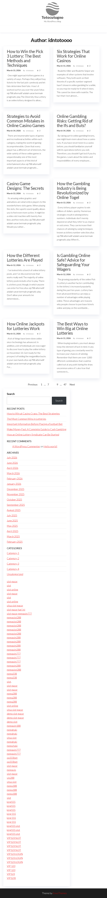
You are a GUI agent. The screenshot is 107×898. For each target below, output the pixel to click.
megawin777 (14, 653)
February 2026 (15, 478)
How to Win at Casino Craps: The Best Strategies (33, 413)
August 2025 (13, 510)
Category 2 (13, 558)
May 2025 (12, 525)
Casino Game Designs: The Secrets (25, 186)
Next (72, 384)
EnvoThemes (60, 893)
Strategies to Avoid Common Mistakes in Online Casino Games (26, 121)
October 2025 (14, 499)
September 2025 (16, 504)
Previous (32, 384)
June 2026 (12, 462)
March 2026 (13, 473)
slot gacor (12, 581)
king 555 (11, 813)
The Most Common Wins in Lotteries (26, 418)
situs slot (12, 737)
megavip (11, 769)
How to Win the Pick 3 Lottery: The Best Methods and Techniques (25, 58)
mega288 (12, 693)
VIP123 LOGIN (15, 853)
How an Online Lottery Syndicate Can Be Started (33, 434)
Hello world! (50, 446)
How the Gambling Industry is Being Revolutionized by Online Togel (73, 190)
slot (9, 585)
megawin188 (14, 725)
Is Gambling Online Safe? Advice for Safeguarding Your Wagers (73, 262)
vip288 (10, 777)
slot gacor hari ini (16, 609)
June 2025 (12, 520)
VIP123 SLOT (14, 837)
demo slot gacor (15, 713)
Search (11, 393)
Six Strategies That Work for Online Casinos (73, 56)
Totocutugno (52, 17)
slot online (12, 589)
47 (65, 384)
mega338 (12, 673)
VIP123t (11, 877)
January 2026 (14, 483)
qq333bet (12, 757)
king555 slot (13, 825)
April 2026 (12, 467)
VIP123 (11, 873)
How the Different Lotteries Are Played (25, 257)
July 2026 (12, 457)
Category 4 (13, 568)
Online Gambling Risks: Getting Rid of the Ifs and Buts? (75, 121)
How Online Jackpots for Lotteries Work (25, 326)
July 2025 (12, 515)
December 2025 (15, 489)
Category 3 (13, 563)
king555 (11, 801)
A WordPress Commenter (26, 446)
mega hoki (12, 745)
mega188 (12, 785)
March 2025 (13, 536)
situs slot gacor (15, 605)
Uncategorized (15, 574)
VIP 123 (11, 866)
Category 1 (13, 553)
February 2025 (15, 541)
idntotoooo (30, 70)
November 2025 (15, 494)
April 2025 (12, 531)
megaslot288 (14, 617)
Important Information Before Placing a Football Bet (35, 423)
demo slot (12, 721)
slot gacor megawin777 (19, 613)
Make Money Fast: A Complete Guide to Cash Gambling (36, 429)
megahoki (12, 729)
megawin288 (14, 637)
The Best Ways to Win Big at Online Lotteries (72, 328)
